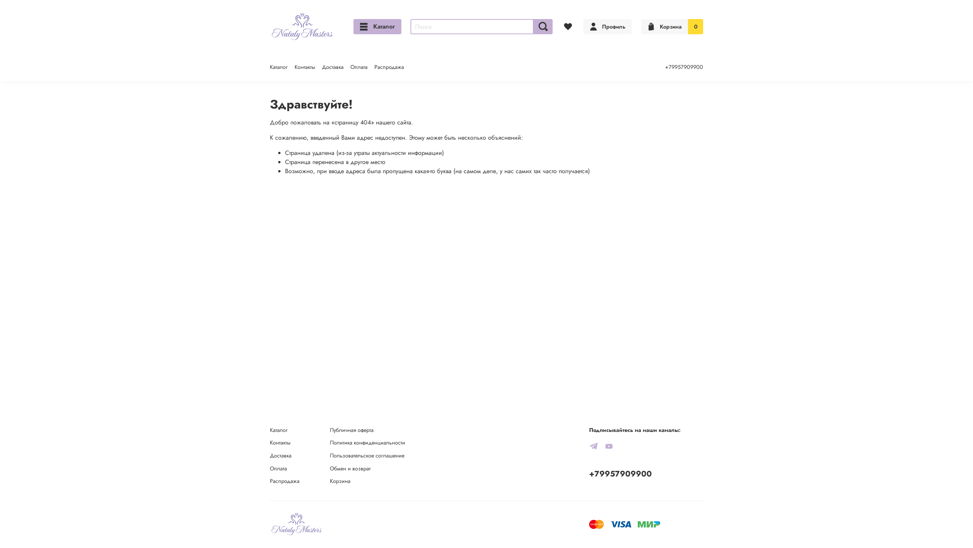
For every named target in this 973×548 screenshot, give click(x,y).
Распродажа (389, 67)
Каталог (384, 26)
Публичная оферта (352, 430)
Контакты (305, 67)
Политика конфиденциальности (367, 442)
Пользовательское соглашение (367, 455)
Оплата (359, 67)
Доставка (333, 67)
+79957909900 (684, 67)
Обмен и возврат (350, 468)
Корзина (340, 481)
